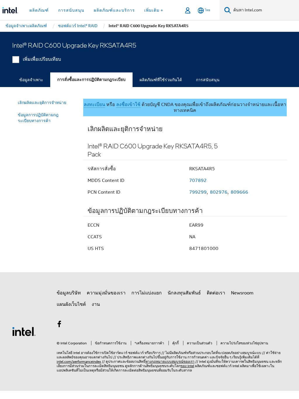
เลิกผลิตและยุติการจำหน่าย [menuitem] (42, 102)
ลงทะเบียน (94, 104)
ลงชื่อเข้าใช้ (128, 104)
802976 (218, 192)
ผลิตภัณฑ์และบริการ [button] (114, 10)
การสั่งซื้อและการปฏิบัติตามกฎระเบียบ (91, 79)
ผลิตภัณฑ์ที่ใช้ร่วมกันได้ (161, 79)
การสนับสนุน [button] (71, 10)
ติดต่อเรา (216, 293)
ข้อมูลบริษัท (69, 293)
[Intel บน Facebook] (59, 325)
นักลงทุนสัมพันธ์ (184, 293)
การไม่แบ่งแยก (146, 293)
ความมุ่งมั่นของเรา (106, 293)
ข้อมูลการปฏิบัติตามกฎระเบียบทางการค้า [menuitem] (38, 117)
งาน (96, 304)
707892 (198, 180)
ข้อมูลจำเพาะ (31, 79)
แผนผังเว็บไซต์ (71, 304)
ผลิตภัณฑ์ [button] (39, 10)
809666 (239, 192)
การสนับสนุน (208, 79)
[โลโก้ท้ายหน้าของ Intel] (24, 331)
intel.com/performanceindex (79, 361)
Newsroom (242, 293)
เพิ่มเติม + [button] (153, 10)
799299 (198, 192)
